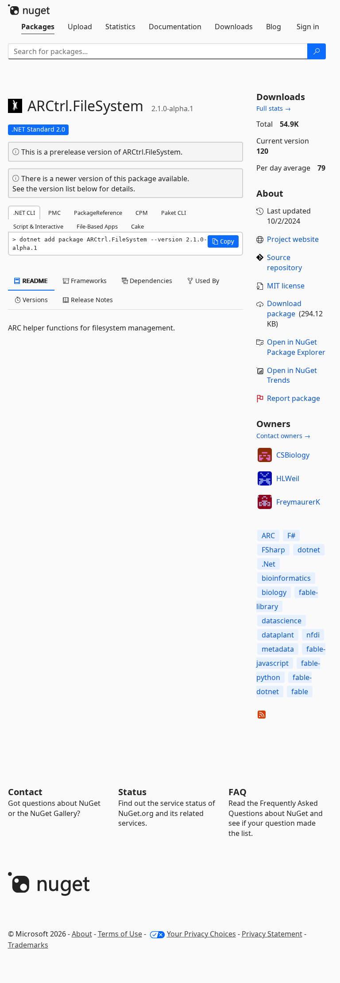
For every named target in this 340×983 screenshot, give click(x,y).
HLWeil (287, 478)
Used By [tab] (206, 280)
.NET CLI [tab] (24, 213)
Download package (284, 309)
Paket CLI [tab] (173, 213)
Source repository (284, 262)
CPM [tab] (141, 213)
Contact (25, 792)
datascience (281, 621)
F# (291, 535)
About (82, 934)
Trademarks (28, 945)
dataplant (278, 635)
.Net (268, 564)
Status (132, 792)
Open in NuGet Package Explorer (296, 347)
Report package (293, 398)
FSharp (273, 550)
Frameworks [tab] (88, 280)
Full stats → (273, 108)
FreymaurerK (298, 502)
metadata (278, 649)
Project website (293, 239)
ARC (268, 535)
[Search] (316, 51)
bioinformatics (286, 578)
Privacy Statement (272, 934)
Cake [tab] (137, 226)
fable (299, 691)
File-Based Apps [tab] (97, 226)
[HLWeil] (265, 478)
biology (274, 592)
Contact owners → (283, 435)
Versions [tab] (34, 299)
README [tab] (34, 280)
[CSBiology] (265, 455)
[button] (223, 241)
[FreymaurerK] (265, 502)
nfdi (313, 635)
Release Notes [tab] (91, 299)
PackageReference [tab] (98, 213)
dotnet (309, 550)
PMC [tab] (54, 213)
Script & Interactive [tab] (38, 226)
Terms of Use (120, 934)
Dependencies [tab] (150, 280)
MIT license (286, 286)
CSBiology (292, 455)
